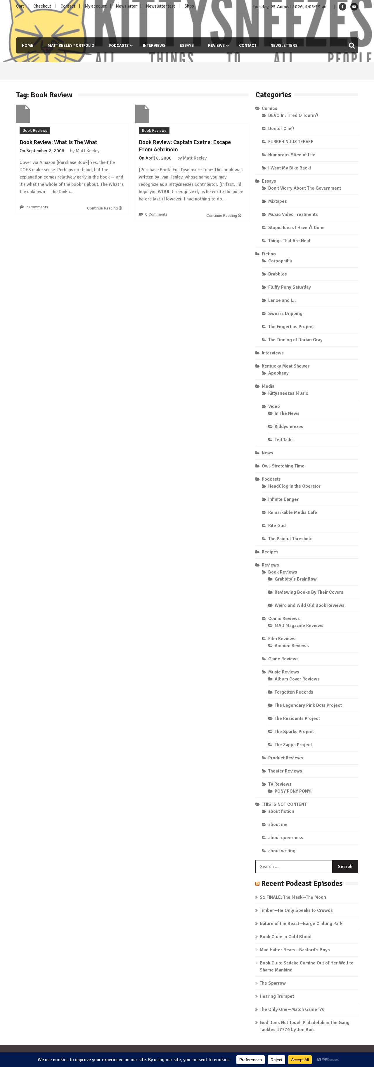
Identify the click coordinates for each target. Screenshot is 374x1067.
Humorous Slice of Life (292, 155)
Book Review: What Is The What (58, 142)
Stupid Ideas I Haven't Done (296, 228)
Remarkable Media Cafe (292, 512)
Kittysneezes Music (288, 393)
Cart (20, 6)
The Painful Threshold (290, 539)
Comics (269, 108)
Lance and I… (282, 300)
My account (96, 6)
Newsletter (126, 6)
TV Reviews (280, 784)
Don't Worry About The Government (304, 188)
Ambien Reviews (292, 646)
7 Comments (37, 207)
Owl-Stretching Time (283, 466)
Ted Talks (284, 440)
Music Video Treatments (293, 214)
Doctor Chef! (281, 128)
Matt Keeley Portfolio (71, 45)
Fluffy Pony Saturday (289, 287)
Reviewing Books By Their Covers (309, 592)
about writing (281, 851)
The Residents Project (297, 718)
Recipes (270, 552)
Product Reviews (285, 758)
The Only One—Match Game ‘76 (292, 1009)
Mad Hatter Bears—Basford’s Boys (295, 950)
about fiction (281, 811)
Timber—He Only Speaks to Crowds (296, 910)
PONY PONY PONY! (293, 791)
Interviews (154, 45)
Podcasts (119, 45)
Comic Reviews (284, 618)
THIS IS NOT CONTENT (284, 804)
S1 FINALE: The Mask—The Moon (293, 897)
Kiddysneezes (289, 426)
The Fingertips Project (291, 327)
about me (278, 824)
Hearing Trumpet (277, 996)
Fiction (269, 254)
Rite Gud (277, 526)
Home (27, 45)
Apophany (278, 373)
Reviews (216, 45)
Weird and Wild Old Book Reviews (309, 605)
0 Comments (156, 214)
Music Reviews (283, 672)
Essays (187, 45)
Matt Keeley (87, 151)
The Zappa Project (293, 745)
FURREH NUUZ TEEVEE (291, 142)
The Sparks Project (294, 732)
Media (268, 386)
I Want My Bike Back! (289, 168)
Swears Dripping (285, 313)
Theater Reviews (285, 771)
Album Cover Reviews (297, 679)
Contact (67, 6)
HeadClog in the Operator (294, 486)
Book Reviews (34, 130)
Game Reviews (283, 659)
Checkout (42, 6)
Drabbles (277, 274)
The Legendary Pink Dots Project (308, 705)
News (267, 453)
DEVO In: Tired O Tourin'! (293, 115)
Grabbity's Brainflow (296, 579)
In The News (287, 413)
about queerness (285, 838)
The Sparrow (273, 983)
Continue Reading (103, 208)
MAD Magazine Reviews (299, 625)
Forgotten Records (294, 692)
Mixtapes (277, 201)
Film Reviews (281, 639)
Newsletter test (160, 6)
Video (274, 406)
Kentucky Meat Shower (285, 366)
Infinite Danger (283, 499)
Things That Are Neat (289, 241)
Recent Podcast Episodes (301, 883)
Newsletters (284, 45)
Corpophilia (280, 261)
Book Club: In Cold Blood (285, 937)
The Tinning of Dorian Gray (295, 340)
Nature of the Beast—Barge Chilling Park (301, 923)
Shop (189, 6)
